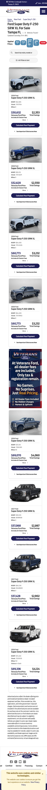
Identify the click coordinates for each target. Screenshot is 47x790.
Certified (9, 766)
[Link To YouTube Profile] (20, 761)
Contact (39, 766)
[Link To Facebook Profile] (11, 761)
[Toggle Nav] (43, 11)
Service (18, 766)
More (24, 120)
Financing (29, 766)
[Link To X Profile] (16, 761)
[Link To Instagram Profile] (25, 761)
